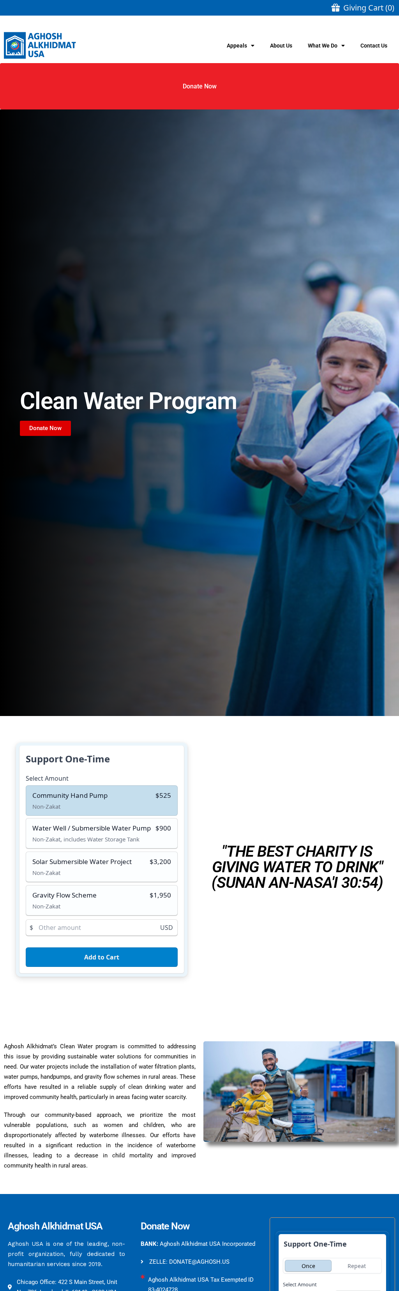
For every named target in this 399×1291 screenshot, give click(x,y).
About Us (281, 45)
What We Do (322, 45)
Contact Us (373, 45)
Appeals (237, 45)
